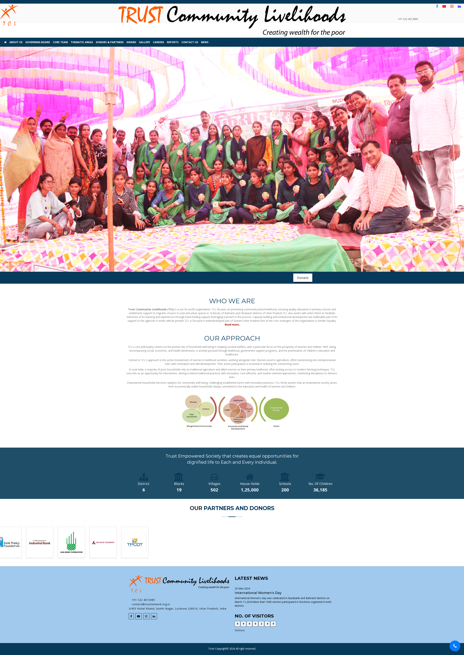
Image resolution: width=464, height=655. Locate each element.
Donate (302, 278)
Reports (173, 42)
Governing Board (37, 42)
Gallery (144, 42)
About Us (15, 42)
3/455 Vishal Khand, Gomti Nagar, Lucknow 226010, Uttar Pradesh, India (177, 608)
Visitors (240, 630)
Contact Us (189, 42)
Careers (158, 42)
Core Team (60, 42)
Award (131, 42)
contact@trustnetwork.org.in (150, 604)
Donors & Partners (110, 42)
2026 (232, 648)
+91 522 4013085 (143, 600)
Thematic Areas (82, 42)
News (204, 42)
